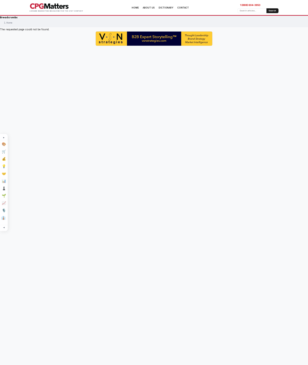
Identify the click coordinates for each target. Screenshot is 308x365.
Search (272, 10)
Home (135, 7)
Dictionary (166, 7)
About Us (149, 7)
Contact (183, 7)
